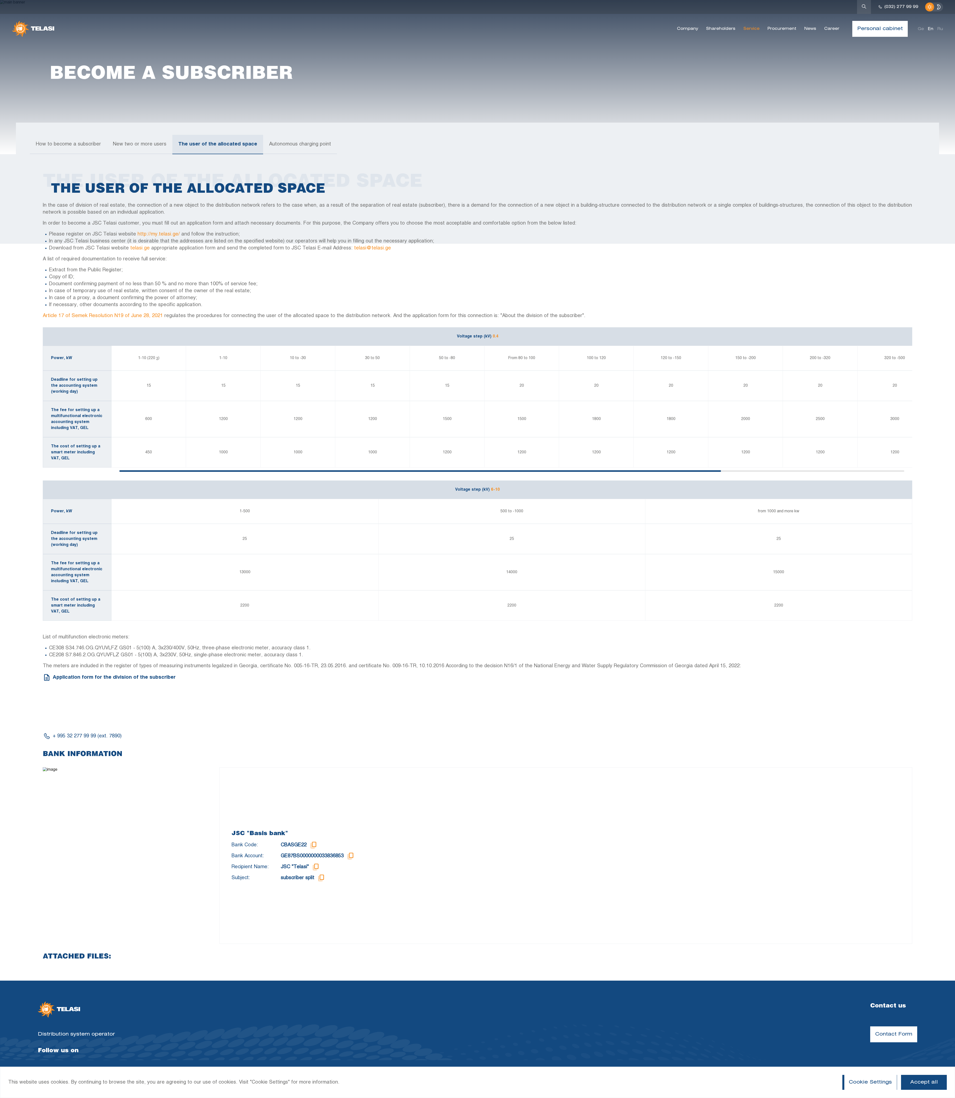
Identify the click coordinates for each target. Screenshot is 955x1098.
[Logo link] (33, 29)
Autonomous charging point (300, 144)
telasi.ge (140, 248)
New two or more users (139, 144)
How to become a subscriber (68, 144)
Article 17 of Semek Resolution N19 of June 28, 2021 (103, 315)
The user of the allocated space (217, 144)
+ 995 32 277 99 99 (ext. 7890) (87, 736)
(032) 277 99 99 (901, 7)
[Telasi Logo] (59, 1010)
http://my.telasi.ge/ (159, 234)
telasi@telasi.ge (372, 248)
